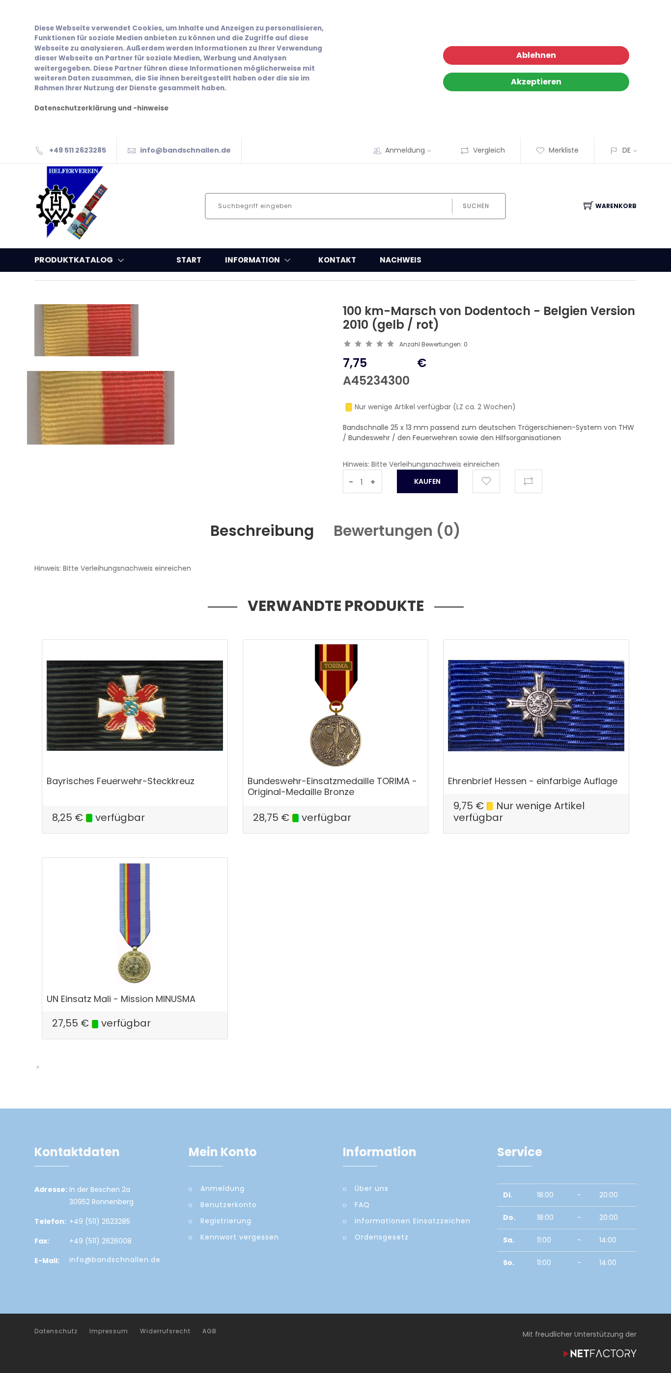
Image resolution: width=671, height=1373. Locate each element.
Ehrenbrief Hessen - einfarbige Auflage (532, 781)
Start (188, 260)
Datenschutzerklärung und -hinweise (101, 108)
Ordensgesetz (382, 1237)
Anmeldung (405, 150)
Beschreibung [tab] (262, 530)
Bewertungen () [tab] (397, 530)
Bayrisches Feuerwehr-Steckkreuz (121, 781)
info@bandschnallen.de (185, 150)
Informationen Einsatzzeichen (413, 1221)
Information (252, 260)
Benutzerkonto (228, 1205)
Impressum (108, 1331)
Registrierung (226, 1221)
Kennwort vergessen (239, 1237)
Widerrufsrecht (165, 1331)
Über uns (372, 1188)
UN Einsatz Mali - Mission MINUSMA (121, 999)
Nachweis (400, 260)
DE (626, 150)
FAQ (362, 1205)
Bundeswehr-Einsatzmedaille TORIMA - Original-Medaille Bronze (332, 786)
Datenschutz (56, 1331)
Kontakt (337, 260)
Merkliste (564, 150)
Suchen (476, 206)
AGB (209, 1331)
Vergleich (489, 150)
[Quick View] (173, 746)
